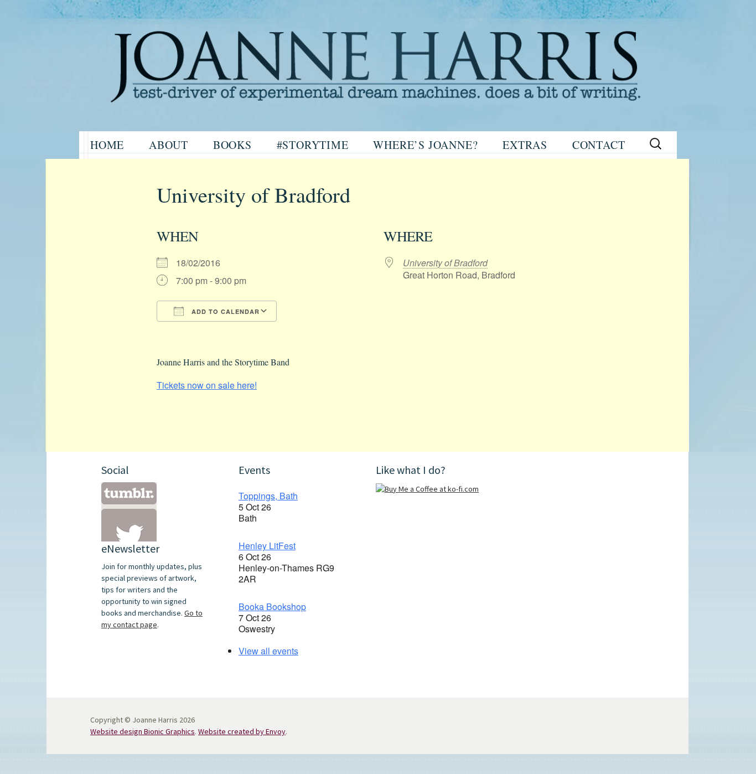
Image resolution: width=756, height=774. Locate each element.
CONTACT (598, 144)
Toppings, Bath (268, 495)
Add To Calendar (224, 311)
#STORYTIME (313, 144)
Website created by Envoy (242, 731)
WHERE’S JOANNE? (425, 144)
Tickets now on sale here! (207, 385)
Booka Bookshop (272, 606)
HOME (107, 144)
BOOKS (232, 144)
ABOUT (168, 144)
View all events (268, 650)
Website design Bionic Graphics (142, 731)
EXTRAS (525, 144)
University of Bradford (445, 262)
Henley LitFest (267, 545)
